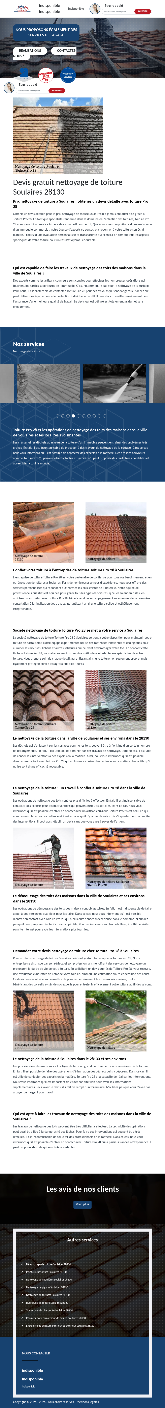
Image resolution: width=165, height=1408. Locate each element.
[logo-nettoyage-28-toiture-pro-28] (22, 9)
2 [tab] (62, 416)
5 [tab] (78, 416)
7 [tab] (89, 416)
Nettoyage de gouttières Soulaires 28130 (49, 1279)
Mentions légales (87, 1402)
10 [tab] (104, 416)
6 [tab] (83, 416)
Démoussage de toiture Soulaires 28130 (48, 1264)
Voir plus (82, 1204)
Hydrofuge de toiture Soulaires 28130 (47, 1302)
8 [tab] (94, 416)
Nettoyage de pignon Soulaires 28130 (47, 1287)
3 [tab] (68, 416)
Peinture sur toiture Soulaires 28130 (46, 1272)
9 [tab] (99, 416)
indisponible (49, 6)
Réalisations (30, 51)
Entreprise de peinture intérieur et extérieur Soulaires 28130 (60, 1325)
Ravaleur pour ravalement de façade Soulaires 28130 (56, 1318)
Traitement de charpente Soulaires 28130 (49, 1310)
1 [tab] (57, 416)
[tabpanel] (83, 385)
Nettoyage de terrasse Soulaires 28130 (48, 1295)
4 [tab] (73, 416)
